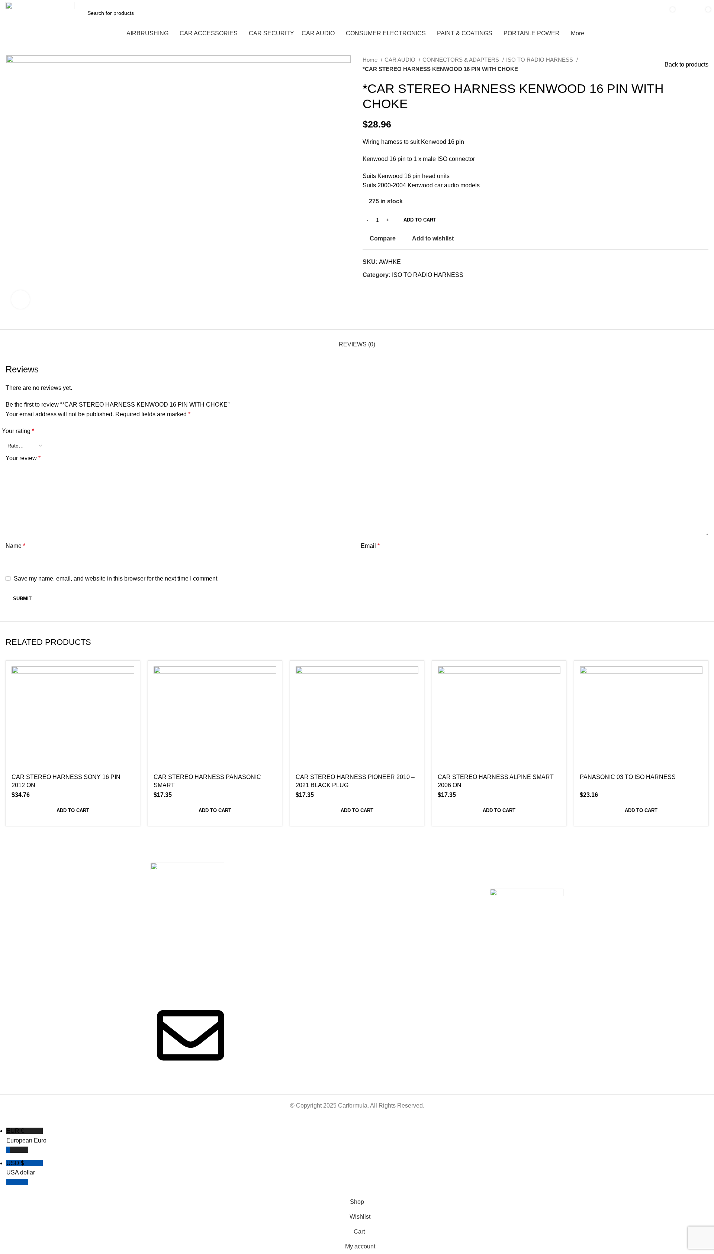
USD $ (20, 1168)
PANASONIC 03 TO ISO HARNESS (628, 777)
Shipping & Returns (343, 882)
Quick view (128, 695)
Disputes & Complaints (346, 920)
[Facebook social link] (368, 288)
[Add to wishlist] (128, 712)
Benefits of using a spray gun (439, 882)
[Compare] (128, 678)
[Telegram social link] (403, 288)
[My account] (685, 13)
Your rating (18, 431)
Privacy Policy (336, 907)
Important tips (427, 869)
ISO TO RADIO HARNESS (540, 59)
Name (15, 546)
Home (371, 59)
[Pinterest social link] (386, 288)
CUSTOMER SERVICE (347, 869)
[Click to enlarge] (20, 299)
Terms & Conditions (343, 895)
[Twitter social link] (377, 288)
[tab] (357, 340)
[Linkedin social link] (394, 288)
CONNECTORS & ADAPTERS (461, 59)
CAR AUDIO (401, 59)
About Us (246, 882)
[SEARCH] (646, 13)
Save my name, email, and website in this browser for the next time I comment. (116, 578)
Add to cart (419, 220)
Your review (23, 458)
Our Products (251, 895)
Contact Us (248, 907)
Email (370, 546)
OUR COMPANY (254, 869)
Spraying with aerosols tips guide (436, 898)
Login (326, 932)
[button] (73, 810)
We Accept (505, 869)
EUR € (26, 1136)
